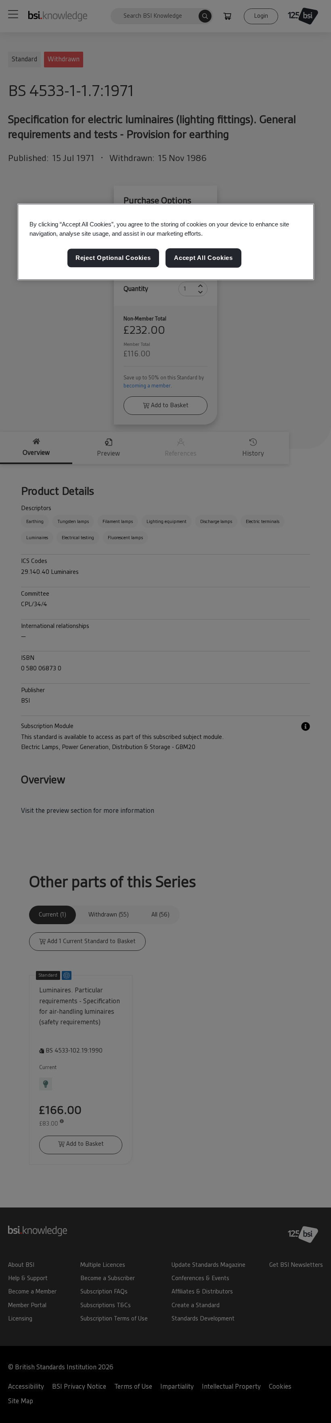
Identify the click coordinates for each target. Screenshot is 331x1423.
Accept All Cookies (203, 257)
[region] (165, 241)
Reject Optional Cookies (113, 257)
